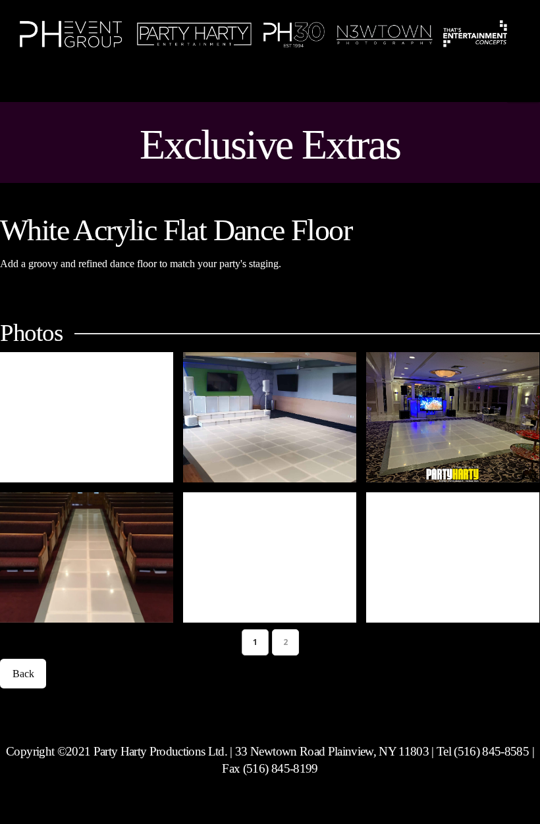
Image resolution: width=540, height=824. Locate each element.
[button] (523, 86)
